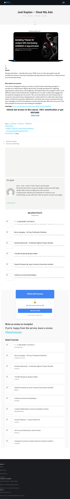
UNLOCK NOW (35, 310)
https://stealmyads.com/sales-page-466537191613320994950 (31, 106)
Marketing (16, 144)
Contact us (2, 477)
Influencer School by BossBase (25, 275)
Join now (35, 115)
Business (9, 144)
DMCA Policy (3, 470)
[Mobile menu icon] (64, 2)
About (1, 467)
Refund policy (3, 473)
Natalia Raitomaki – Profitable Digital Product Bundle (33, 243)
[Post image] (9, 223)
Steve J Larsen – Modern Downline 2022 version (12, 495)
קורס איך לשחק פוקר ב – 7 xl (24, 221)
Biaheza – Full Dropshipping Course (9, 484)
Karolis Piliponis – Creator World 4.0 (27, 420)
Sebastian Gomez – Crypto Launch (9, 481)
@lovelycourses (13, 332)
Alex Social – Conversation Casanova (9, 488)
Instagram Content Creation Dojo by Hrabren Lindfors (33, 441)
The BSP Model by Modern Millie (25, 253)
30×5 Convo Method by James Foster (27, 430)
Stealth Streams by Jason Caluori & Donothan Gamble (33, 264)
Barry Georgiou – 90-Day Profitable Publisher (30, 232)
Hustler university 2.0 (5, 492)
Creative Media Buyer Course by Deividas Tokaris (31, 409)
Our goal (10, 180)
